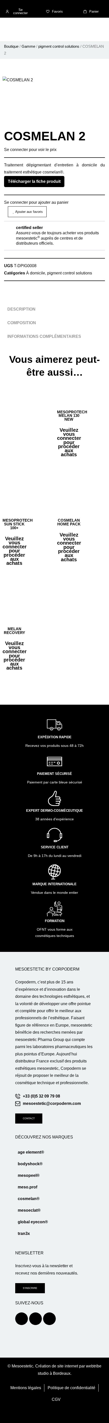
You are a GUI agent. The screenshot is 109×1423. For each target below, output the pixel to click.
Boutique (11, 46)
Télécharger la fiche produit (34, 181)
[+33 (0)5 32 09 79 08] (17, 1096)
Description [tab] (21, 309)
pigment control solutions (58, 46)
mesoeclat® (29, 1210)
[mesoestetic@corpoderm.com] (17, 1103)
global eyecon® (33, 1222)
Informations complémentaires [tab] (44, 336)
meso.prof (27, 1187)
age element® (31, 1152)
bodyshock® (30, 1164)
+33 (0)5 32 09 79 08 (41, 1096)
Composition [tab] (21, 323)
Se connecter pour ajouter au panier (36, 202)
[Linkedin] (49, 1318)
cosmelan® (29, 1199)
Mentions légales (25, 1388)
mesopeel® (29, 1175)
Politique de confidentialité (71, 1388)
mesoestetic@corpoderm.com (52, 1103)
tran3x (24, 1233)
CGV (56, 1399)
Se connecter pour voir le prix (30, 149)
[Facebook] (21, 1318)
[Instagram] (35, 1318)
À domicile (35, 273)
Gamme (28, 46)
